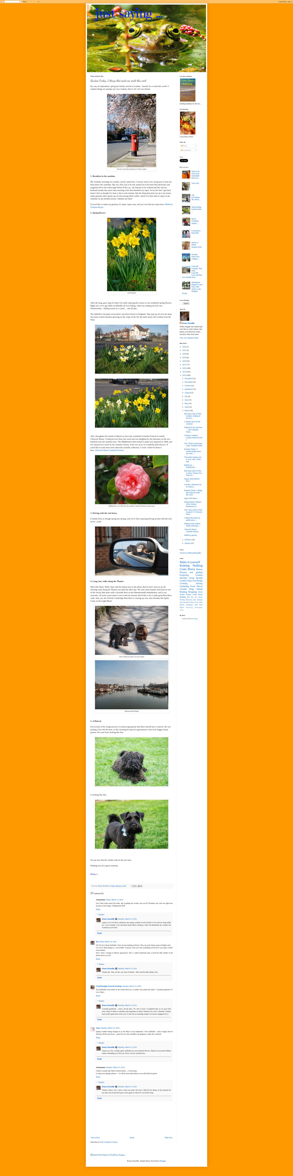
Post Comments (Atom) (108, 1142)
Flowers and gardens (191, 572)
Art (188, 597)
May (186, 403)
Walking (198, 565)
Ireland (200, 589)
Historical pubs (191, 600)
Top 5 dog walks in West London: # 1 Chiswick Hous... (193, 512)
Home (132, 1138)
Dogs (191, 589)
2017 (184, 365)
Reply (98, 909)
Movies (182, 605)
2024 (184, 347)
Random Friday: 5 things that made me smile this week (193, 492)
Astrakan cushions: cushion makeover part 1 (193, 437)
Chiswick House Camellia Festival (109, 450)
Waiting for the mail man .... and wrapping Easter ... (193, 429)
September (189, 389)
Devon (200, 586)
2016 (184, 368)
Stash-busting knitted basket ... (196, 209)
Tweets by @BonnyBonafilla (190, 553)
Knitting (185, 565)
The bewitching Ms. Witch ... (196, 197)
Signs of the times (196, 602)
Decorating (189, 607)
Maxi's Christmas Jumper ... (195, 221)
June (186, 400)
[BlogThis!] (135, 886)
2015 (184, 372)
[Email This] (132, 886)
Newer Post (95, 1138)
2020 (184, 354)
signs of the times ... (191, 498)
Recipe (200, 580)
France (188, 594)
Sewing (199, 583)
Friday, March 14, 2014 (114, 900)
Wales (181, 610)
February (188, 540)
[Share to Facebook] (139, 886)
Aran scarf (195, 183)
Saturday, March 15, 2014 (127, 919)
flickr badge (194, 618)
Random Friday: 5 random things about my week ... (192, 451)
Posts (185, 146)
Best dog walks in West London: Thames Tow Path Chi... (193, 473)
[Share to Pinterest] (141, 886)
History (199, 569)
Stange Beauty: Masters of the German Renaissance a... (192, 504)
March (187, 411)
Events (182, 594)
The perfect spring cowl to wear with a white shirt (192, 459)
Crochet (183, 589)
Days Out (191, 580)
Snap (98, 1028)
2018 (184, 361)
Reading (183, 592)
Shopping (192, 592)
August (187, 393)
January (188, 543)
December (189, 378)
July (186, 396)
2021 (184, 350)
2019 (184, 357)
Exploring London (191, 575)
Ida (97, 942)
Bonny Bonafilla (108, 919)
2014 (184, 375)
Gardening (184, 586)
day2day (183, 578)
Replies (101, 915)
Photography (199, 607)
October (188, 386)
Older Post (168, 1138)
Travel (200, 592)
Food (192, 586)
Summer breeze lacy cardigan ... (195, 256)
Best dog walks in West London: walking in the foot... (192, 416)
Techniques (189, 605)
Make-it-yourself (190, 562)
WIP (196, 605)
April (187, 407)
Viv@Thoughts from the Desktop (109, 986)
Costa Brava (187, 569)
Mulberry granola (190, 535)
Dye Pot (194, 597)
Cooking (183, 583)
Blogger (163, 1161)
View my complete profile (189, 338)
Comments (187, 150)
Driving (182, 600)
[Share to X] (137, 886)
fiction (200, 597)
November (189, 382)
